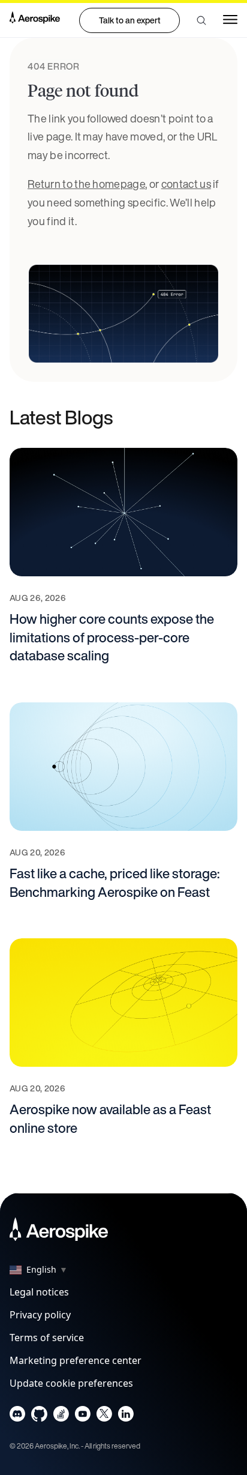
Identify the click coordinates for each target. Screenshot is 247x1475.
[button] (201, 20)
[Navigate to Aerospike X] (104, 1416)
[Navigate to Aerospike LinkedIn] (126, 1416)
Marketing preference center (75, 1360)
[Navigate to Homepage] (35, 19)
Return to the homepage (86, 184)
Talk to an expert (130, 20)
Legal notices (39, 1292)
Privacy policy (40, 1314)
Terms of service (47, 1337)
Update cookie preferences (71, 1383)
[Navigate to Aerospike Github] (39, 1416)
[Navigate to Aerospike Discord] (18, 1416)
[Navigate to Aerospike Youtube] (82, 1416)
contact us (186, 184)
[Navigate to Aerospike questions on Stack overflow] (61, 1416)
